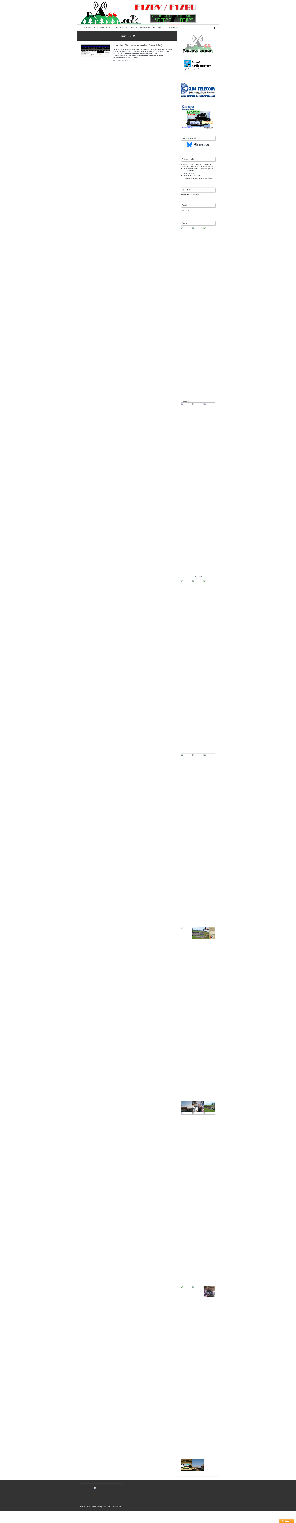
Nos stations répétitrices (102, 28)
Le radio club (87, 28)
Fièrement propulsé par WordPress (90, 1507)
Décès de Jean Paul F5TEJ (191, 175)
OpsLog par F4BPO (188, 173)
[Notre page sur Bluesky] (198, 144)
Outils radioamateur (121, 60)
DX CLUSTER (161, 28)
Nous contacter (174, 28)
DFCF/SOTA (134, 28)
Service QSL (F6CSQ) (121, 28)
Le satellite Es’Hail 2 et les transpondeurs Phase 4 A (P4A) (137, 45)
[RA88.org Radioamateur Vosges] (138, 12)
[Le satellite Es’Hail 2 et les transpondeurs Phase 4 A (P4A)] (95, 50)
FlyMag (109, 1507)
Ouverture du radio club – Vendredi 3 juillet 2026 (198, 178)
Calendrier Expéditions (147, 28)
